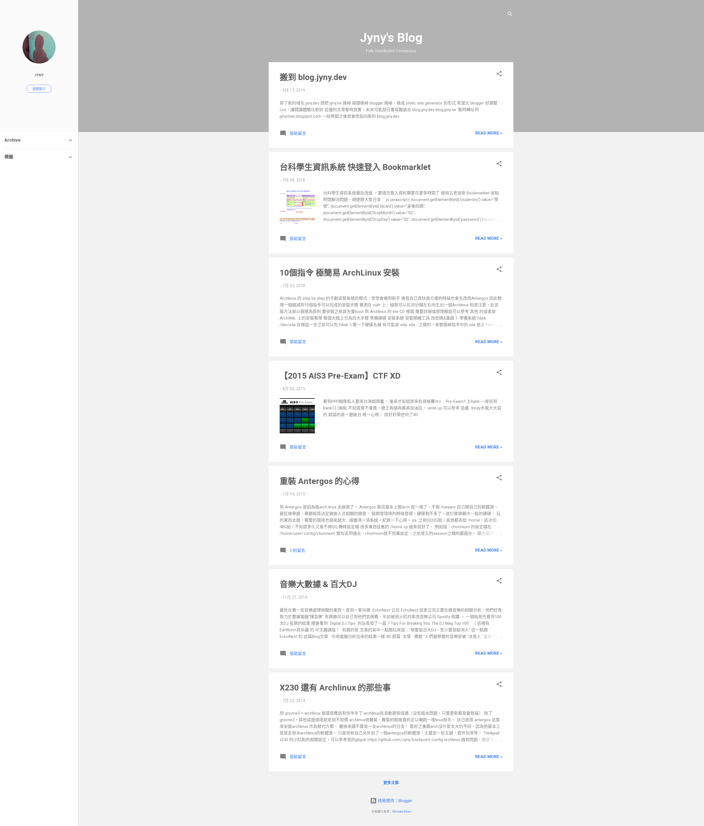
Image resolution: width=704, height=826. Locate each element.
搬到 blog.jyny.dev (313, 77)
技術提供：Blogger (394, 800)
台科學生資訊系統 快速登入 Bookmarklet (355, 167)
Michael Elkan (401, 811)
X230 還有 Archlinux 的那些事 (335, 687)
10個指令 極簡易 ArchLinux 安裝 (340, 272)
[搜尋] (510, 15)
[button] (499, 74)
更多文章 (391, 782)
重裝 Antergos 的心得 (319, 481)
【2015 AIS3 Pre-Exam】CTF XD (340, 376)
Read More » (488, 133)
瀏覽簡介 (39, 89)
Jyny (39, 75)
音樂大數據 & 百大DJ (318, 584)
